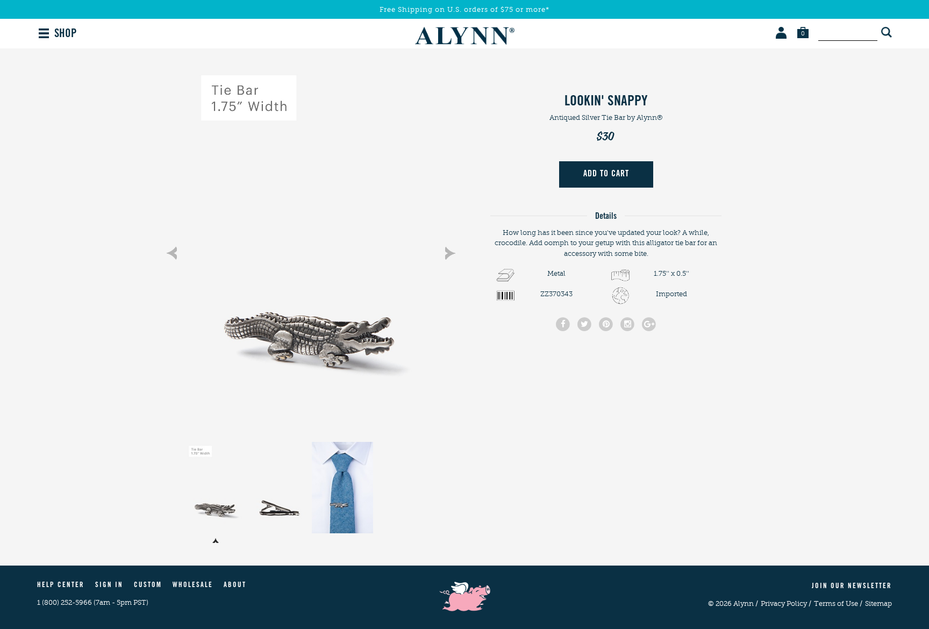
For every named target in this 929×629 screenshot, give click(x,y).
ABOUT (235, 585)
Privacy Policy (786, 603)
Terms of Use (838, 603)
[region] (311, 248)
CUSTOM (148, 585)
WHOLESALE (193, 585)
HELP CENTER (60, 585)
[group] (311, 248)
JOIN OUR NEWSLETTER (852, 586)
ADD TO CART (606, 174)
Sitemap (878, 603)
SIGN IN (109, 585)
